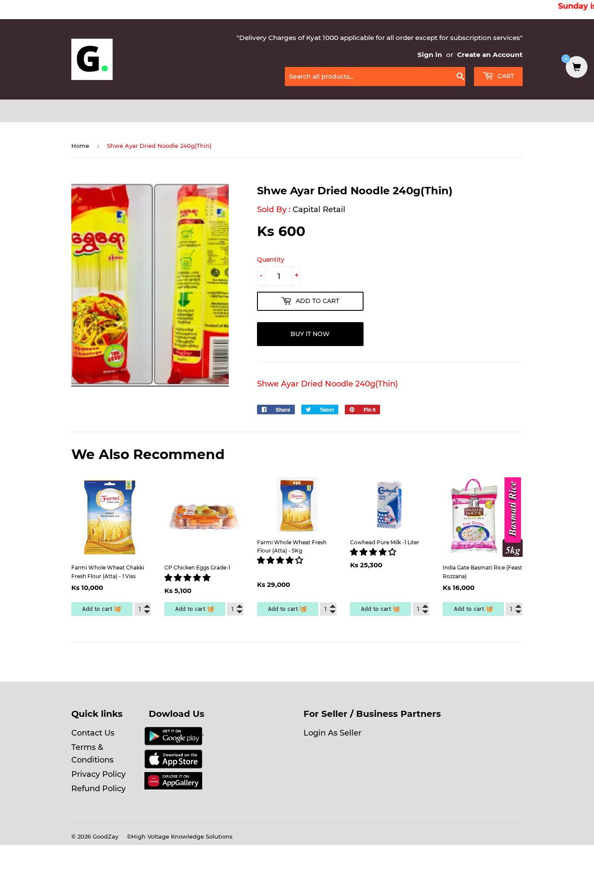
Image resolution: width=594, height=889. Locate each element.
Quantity (270, 259)
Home (80, 145)
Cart (505, 76)
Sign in (429, 54)
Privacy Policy (98, 774)
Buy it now (310, 334)
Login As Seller (332, 733)
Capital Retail (319, 209)
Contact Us (92, 733)
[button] (188, 578)
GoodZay (105, 836)
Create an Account (490, 54)
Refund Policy (98, 788)
